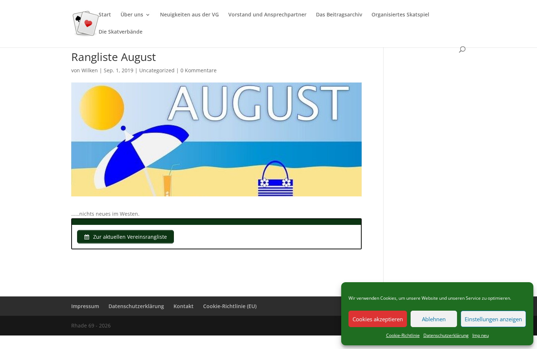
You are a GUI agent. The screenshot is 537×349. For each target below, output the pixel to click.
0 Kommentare (198, 70)
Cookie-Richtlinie (403, 335)
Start (105, 15)
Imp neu (480, 335)
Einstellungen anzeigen (493, 319)
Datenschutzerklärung (446, 335)
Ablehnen (434, 319)
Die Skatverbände (120, 32)
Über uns (132, 15)
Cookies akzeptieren (378, 319)
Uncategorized (157, 70)
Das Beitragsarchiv (339, 15)
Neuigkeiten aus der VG (189, 15)
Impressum (85, 306)
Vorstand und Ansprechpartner (267, 15)
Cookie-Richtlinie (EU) (229, 306)
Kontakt (184, 306)
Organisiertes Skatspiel (400, 15)
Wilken (89, 70)
